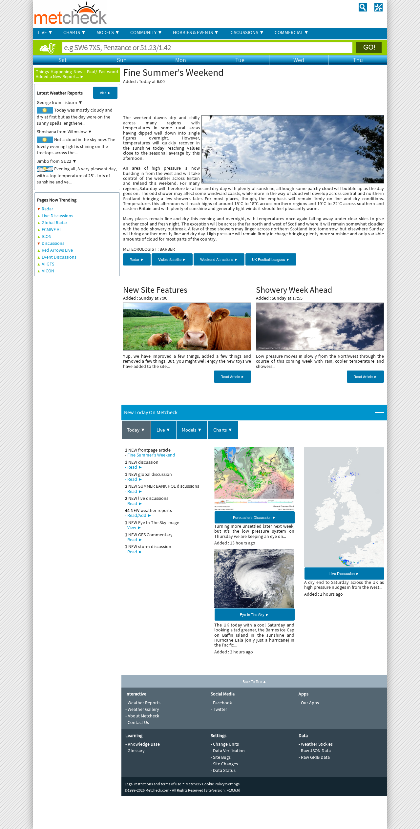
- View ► (133, 527)
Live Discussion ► (344, 573)
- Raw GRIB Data (314, 757)
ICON (47, 236)
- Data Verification (228, 751)
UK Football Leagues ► (271, 259)
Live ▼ (164, 430)
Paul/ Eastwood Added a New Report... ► (77, 74)
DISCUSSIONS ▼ (246, 32)
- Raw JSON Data (315, 751)
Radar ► (137, 259)
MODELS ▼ (108, 32)
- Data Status (223, 770)
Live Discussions (57, 216)
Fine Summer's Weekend (151, 455)
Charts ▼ (223, 430)
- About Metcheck (142, 716)
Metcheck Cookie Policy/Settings (213, 783)
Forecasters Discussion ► (254, 517)
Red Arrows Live (57, 250)
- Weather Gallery (142, 709)
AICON (48, 271)
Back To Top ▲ (254, 681)
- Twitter (219, 709)
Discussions (53, 243)
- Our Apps (309, 703)
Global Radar (54, 222)
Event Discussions (59, 257)
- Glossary (135, 751)
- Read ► (134, 467)
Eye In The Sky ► (254, 614)
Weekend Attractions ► (219, 259)
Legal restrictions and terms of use (153, 783)
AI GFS (48, 264)
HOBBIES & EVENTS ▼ (196, 32)
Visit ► (105, 92)
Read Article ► (232, 376)
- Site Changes (224, 764)
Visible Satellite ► (172, 259)
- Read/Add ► (138, 515)
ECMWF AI (51, 229)
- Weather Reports (142, 703)
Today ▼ (136, 430)
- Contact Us (137, 722)
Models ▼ (192, 430)
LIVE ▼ (45, 32)
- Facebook (221, 703)
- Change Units (225, 744)
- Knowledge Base (142, 744)
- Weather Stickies (316, 744)
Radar (47, 209)
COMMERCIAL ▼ (292, 32)
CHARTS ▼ (74, 32)
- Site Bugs (221, 757)
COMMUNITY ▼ (146, 32)
